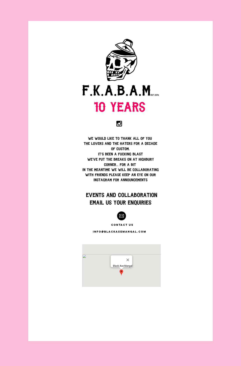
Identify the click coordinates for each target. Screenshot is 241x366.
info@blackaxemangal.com (119, 231)
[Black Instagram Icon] (119, 124)
